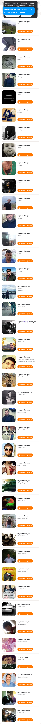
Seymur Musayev (23, 22)
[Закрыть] (32, 9)
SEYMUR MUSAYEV (24, 392)
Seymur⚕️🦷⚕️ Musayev (26, 322)
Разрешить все (12, 15)
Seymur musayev (23, 75)
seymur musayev (23, 39)
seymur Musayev (23, 604)
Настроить (26, 15)
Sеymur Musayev (23, 339)
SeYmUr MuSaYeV (23, 657)
